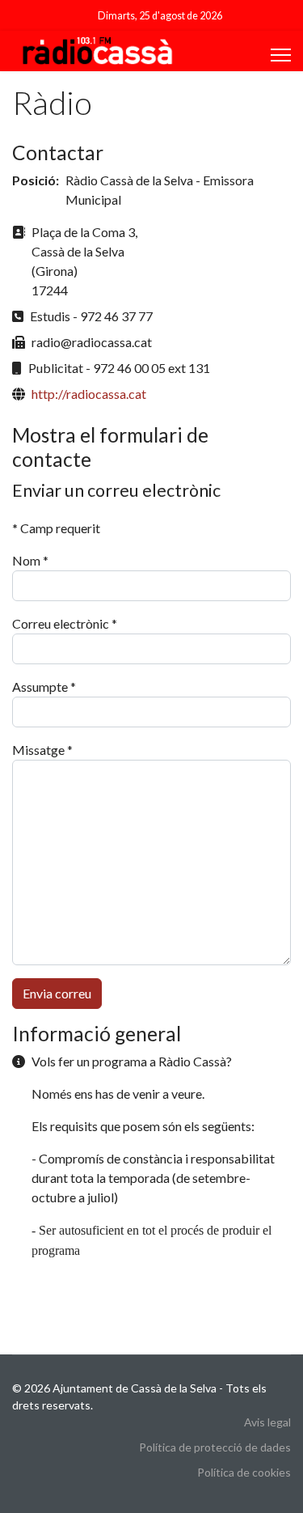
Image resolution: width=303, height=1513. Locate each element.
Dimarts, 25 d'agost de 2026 (160, 16)
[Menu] (281, 55)
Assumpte (44, 686)
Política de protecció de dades (215, 1447)
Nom (30, 560)
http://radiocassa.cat (89, 393)
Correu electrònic (64, 623)
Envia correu (57, 993)
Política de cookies (244, 1472)
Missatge (42, 749)
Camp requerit (56, 528)
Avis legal (267, 1422)
